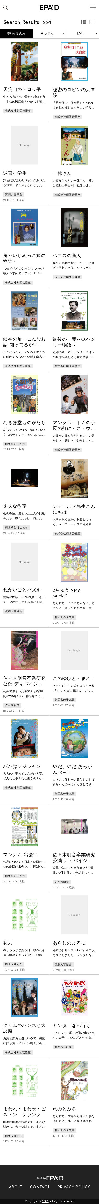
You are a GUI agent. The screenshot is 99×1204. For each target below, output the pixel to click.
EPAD (45, 1201)
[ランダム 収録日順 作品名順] (49, 33)
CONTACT (40, 1187)
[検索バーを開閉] (5, 7)
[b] (92, 22)
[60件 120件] (82, 33)
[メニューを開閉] (93, 7)
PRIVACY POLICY (73, 1187)
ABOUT (16, 1187)
